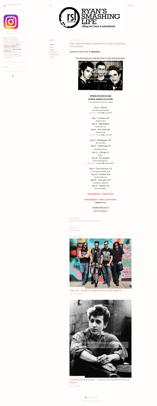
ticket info (92, 113)
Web (95, 211)
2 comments (77, 386)
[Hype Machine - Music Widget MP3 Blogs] (13, 76)
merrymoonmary (96, 400)
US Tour (52, 57)
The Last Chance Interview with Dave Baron (95, 290)
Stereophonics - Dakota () (100, 194)
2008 (51, 47)
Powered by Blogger (92, 397)
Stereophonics (54, 54)
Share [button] (51, 40)
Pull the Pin (53, 52)
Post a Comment (75, 230)
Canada (52, 50)
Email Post (77, 218)
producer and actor (11, 46)
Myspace (104, 211)
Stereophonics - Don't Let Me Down (100, 199)
